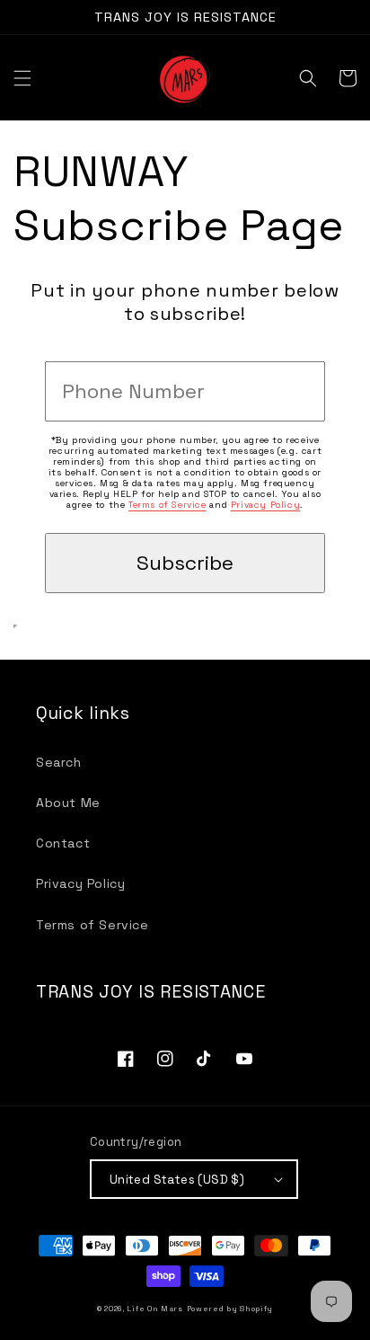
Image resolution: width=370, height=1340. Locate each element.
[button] (22, 78)
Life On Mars (154, 1308)
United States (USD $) (177, 1179)
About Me (68, 802)
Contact (63, 843)
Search (59, 762)
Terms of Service (167, 504)
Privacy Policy (265, 504)
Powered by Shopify (230, 1308)
